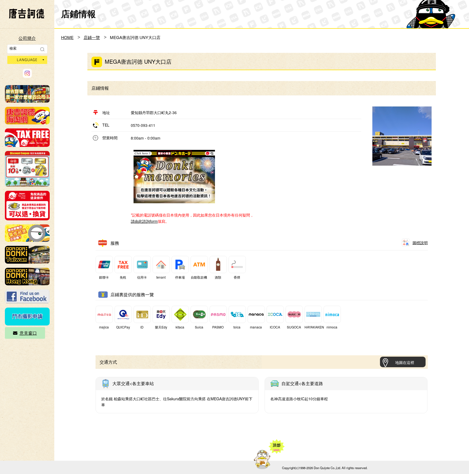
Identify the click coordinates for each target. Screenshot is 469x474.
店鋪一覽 (92, 37)
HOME (67, 37)
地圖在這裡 (404, 362)
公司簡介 (27, 38)
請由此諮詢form (144, 221)
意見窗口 (28, 333)
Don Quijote (26, 13)
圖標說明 (420, 242)
